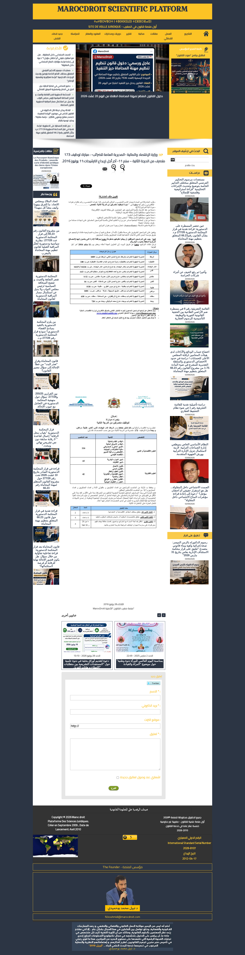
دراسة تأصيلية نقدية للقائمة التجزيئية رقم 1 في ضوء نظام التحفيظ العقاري (189, 407)
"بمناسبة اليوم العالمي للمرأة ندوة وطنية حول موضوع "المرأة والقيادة (140, 662)
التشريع (188, 33)
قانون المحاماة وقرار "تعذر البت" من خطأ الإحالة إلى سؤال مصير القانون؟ (46, 365)
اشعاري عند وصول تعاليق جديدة (140, 777)
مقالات (154, 33)
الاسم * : (155, 691)
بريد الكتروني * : (151, 705)
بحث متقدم (190, 165)
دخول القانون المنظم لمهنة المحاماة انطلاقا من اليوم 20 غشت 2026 (122, 96)
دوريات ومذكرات (112, 33)
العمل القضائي (168, 36)
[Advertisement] (135, 365)
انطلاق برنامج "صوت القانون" (190, 55)
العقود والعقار (93, 33)
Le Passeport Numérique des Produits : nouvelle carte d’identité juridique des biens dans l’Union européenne (46, 163)
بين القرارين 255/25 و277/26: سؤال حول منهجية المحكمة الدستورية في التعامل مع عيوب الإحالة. (46, 400)
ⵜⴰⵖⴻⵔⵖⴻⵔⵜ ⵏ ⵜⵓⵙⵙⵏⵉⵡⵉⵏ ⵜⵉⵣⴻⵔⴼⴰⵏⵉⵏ (122, 21)
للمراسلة (75, 33)
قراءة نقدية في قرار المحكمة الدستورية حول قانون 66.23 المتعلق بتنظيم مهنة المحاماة (46, 517)
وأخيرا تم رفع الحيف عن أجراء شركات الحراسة (189, 273)
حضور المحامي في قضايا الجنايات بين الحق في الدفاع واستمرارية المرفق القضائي (55, 87)
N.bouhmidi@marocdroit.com (122, 916)
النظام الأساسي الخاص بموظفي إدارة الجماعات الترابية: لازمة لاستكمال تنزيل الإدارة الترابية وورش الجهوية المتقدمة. (189, 449)
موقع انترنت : (152, 720)
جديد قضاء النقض (57, 36)
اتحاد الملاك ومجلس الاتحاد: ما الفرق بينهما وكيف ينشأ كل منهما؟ (46, 204)
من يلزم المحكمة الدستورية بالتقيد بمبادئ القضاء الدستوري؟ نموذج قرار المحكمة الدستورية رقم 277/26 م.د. (46, 329)
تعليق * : (155, 734)
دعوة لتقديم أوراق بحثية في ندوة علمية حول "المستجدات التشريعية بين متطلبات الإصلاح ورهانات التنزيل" (87, 663)
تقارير (128, 33)
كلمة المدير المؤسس (191, 48)
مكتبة (141, 33)
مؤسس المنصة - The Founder (123, 867)
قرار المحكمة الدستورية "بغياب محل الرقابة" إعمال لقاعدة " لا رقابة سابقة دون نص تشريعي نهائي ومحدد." (46, 437)
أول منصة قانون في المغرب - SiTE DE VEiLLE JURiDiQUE (122, 26)
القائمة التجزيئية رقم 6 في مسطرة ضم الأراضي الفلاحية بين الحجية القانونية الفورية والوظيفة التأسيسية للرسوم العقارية (189, 313)
